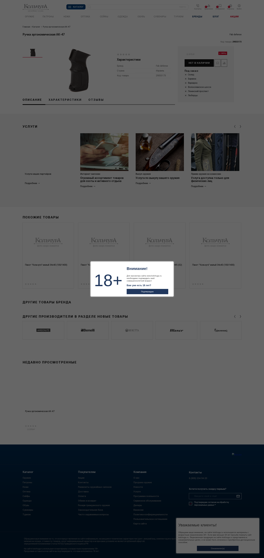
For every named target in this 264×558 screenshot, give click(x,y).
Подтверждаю (147, 291)
